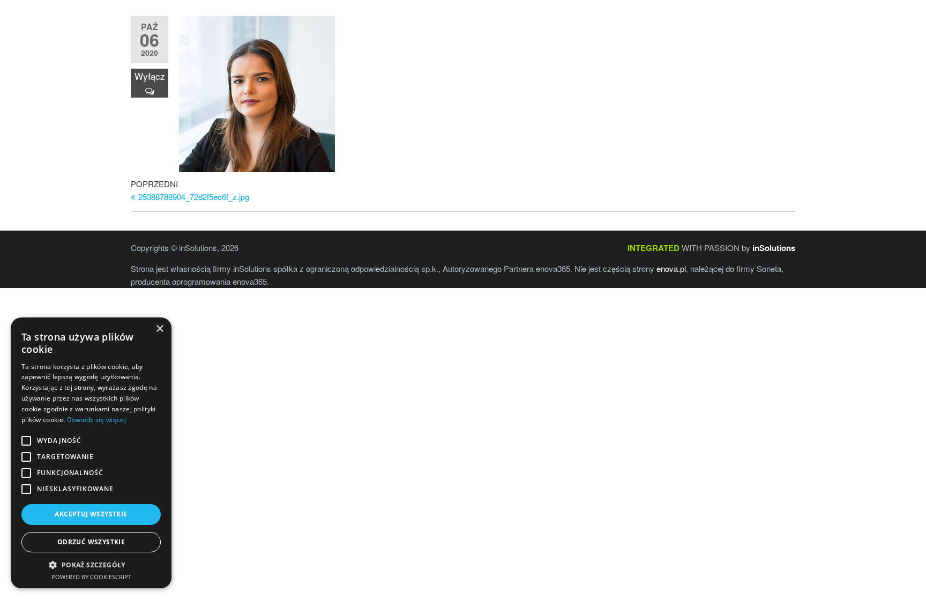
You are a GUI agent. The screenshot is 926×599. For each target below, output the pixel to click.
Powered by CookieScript (91, 577)
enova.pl (671, 268)
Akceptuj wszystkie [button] (91, 514)
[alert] (91, 452)
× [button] (159, 329)
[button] (91, 564)
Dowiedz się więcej (96, 419)
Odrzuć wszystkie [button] (91, 541)
